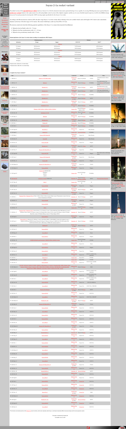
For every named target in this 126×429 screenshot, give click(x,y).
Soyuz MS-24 (45, 339)
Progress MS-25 (45, 342)
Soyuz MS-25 (45, 350)
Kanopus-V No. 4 (30, 196)
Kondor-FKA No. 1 (45, 332)
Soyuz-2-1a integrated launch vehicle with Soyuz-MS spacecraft (4, 87)
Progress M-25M (45, 142)
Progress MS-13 (45, 236)
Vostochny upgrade (81, 179)
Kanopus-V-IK (45, 189)
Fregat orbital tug (4, 160)
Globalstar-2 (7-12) (45, 105)
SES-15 (44, 182)
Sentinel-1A (45, 132)
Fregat (84, 82)
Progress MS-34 (45, 403)
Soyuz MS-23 (45, 322)
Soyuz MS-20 (45, 286)
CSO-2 (45, 259)
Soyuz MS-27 (45, 377)
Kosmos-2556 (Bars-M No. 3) (45, 304)
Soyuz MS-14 (45, 232)
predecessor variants (15, 13)
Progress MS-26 (45, 346)
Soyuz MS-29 (45, 406)
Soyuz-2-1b (4, 100)
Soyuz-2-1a (80, 371)
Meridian (115, 97)
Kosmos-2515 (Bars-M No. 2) (45, 164)
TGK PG (4, 171)
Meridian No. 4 (45, 101)
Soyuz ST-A (80, 132)
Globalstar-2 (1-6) (44, 94)
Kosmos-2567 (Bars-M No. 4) (45, 326)
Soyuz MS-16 (45, 243)
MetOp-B (45, 116)
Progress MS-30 (45, 374)
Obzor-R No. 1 (45, 392)
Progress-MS (44, 160)
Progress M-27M (45, 153)
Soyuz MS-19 (45, 278)
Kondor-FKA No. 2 (45, 371)
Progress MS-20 (45, 307)
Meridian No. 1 (45, 87)
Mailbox (4, 26)
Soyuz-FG (5, 62)
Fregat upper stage (100, 88)
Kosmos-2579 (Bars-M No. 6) (45, 364)
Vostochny (60, 50)
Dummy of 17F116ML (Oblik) (45, 78)
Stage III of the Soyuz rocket (5, 136)
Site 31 (115, 75)
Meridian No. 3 (45, 98)
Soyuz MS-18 (45, 271)
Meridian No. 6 (45, 120)
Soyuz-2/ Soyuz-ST (5, 74)
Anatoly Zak (6, 46)
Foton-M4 (45, 138)
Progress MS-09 (45, 204)
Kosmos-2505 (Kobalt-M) (45, 157)
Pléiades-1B (45, 123)
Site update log (5, 20)
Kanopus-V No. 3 (22, 196)
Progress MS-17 (45, 275)
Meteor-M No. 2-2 (23, 219)
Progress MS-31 (45, 381)
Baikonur (60, 44)
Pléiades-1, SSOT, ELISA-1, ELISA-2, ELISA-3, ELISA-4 (45, 109)
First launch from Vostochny (102, 178)
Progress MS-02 (45, 168)
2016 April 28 (14, 178)
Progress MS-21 (45, 315)
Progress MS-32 (45, 385)
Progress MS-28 (45, 357)
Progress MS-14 (45, 247)
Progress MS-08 (45, 200)
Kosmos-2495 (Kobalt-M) (45, 135)
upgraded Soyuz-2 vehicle (30, 11)
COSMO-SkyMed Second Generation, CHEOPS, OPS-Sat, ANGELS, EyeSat (45, 240)
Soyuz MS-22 (45, 311)
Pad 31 (118, 185)
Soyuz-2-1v (28, 410)
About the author (4, 24)
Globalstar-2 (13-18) (45, 112)
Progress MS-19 (45, 293)
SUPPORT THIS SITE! (4, 30)
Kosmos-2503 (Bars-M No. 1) (45, 149)
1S (76, 178)
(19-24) (47, 125)
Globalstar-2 (43, 125)
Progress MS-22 (45, 318)
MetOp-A (45, 82)
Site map (4, 17)
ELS (76, 109)
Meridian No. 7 (45, 146)
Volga (84, 177)
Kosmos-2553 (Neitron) (45, 289)
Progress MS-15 (45, 251)
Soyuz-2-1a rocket (116, 183)
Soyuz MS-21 (45, 297)
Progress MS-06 (45, 185)
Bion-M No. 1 (45, 129)
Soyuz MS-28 (45, 388)
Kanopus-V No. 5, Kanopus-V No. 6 (26, 210)
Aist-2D (44, 178)
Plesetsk (60, 56)
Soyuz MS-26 (45, 361)
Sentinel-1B (41, 170)
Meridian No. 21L (44, 399)
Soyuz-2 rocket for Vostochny (4, 112)
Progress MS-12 (45, 229)
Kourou (73, 109)
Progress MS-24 (45, 335)
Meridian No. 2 (45, 91)
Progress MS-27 (45, 353)
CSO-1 (45, 207)
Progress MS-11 (45, 216)
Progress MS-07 (45, 193)
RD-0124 (5, 124)
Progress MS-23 (45, 329)
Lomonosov (40, 178)
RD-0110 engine (4, 148)
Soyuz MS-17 (45, 254)
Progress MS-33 (45, 396)
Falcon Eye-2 (45, 257)
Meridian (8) (44, 225)
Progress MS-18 (45, 282)
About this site (5, 22)
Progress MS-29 (45, 368)
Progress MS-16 (45, 262)
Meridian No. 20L (44, 300)
